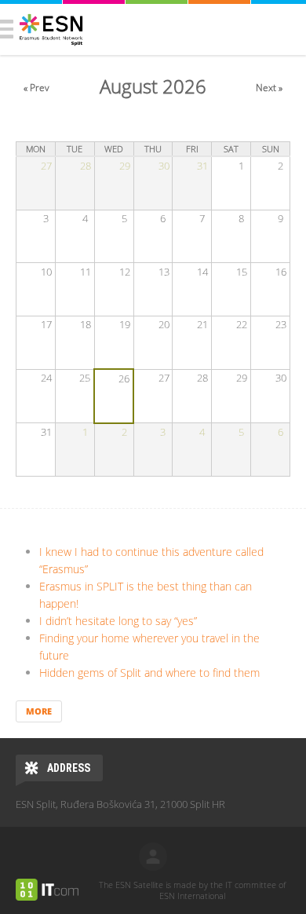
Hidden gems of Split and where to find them (149, 672)
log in (153, 857)
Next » (269, 87)
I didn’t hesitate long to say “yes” (118, 620)
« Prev (36, 87)
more (39, 711)
